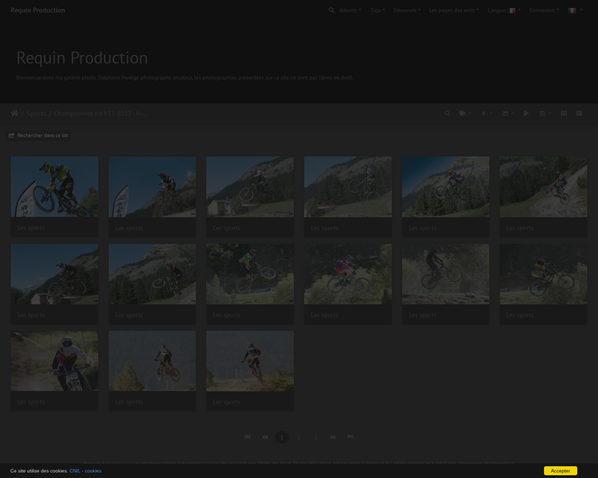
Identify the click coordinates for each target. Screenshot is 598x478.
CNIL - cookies (85, 471)
